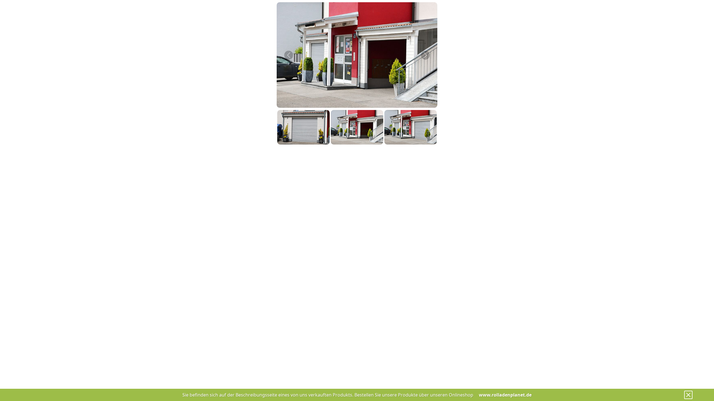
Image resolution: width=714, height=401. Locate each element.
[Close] (688, 395)
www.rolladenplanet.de (505, 395)
